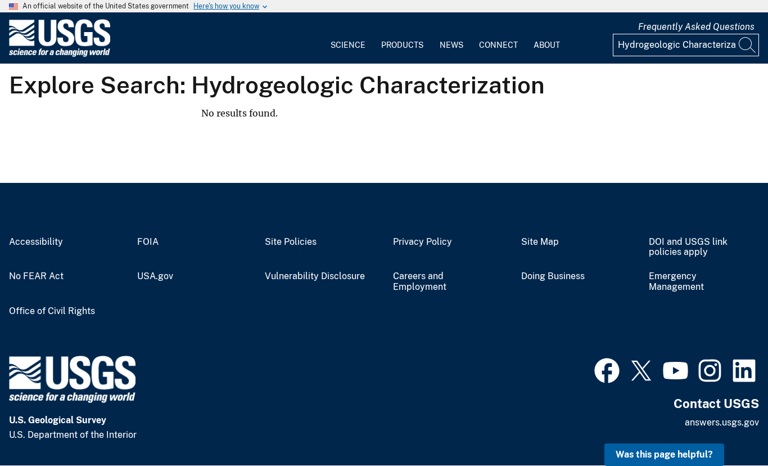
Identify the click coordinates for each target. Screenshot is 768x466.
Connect (498, 45)
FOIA (148, 242)
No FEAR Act (36, 276)
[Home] (59, 54)
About (547, 45)
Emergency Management (676, 281)
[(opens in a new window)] (607, 369)
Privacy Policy (422, 242)
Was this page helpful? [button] (664, 454)
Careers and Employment (419, 281)
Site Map (540, 242)
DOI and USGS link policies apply (688, 247)
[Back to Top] (727, 425)
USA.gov (155, 276)
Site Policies (291, 242)
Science (348, 45)
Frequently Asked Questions (696, 26)
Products (402, 45)
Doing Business (553, 276)
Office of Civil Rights (52, 311)
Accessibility (36, 242)
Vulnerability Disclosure (315, 276)
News (451, 45)
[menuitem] (348, 38)
